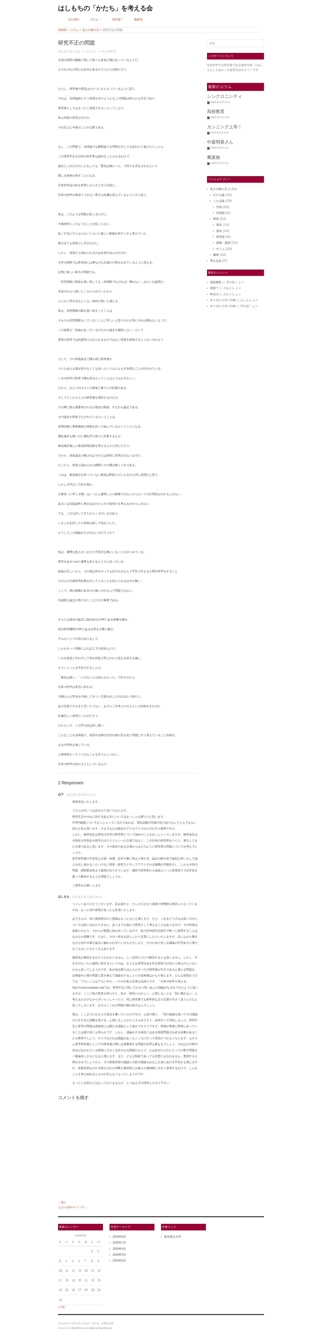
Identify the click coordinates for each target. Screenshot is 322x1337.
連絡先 (138, 19)
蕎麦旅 (213, 157)
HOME (62, 30)
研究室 (220, 236)
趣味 (216, 254)
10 (60, 1270)
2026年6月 (119, 1248)
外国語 (220, 212)
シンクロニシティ (224, 96)
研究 (216, 218)
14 (86, 1270)
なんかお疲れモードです (71, 1207)
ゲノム (220, 248)
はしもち (91, 51)
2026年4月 (119, 1260)
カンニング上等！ (224, 126)
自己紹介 (74, 19)
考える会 (215, 260)
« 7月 (61, 1307)
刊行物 (116, 19)
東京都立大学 (172, 1236)
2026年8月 (119, 1236)
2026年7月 (119, 1242)
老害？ (214, 288)
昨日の (214, 294)
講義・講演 (223, 242)
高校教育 (216, 111)
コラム (94, 19)
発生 (219, 224)
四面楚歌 (215, 282)
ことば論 (219, 200)
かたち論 (219, 195)
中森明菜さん (220, 141)
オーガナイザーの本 (223, 300)
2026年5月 (119, 1254)
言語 (219, 207)
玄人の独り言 (109, 51)
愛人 (63, 1202)
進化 (219, 230)
